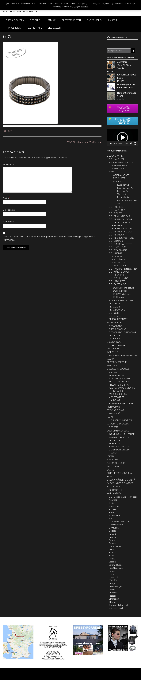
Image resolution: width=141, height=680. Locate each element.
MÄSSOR (112, 20)
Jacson (112, 562)
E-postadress (10, 210)
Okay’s (112, 583)
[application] (122, 137)
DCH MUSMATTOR (118, 265)
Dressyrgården (116, 524)
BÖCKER (111, 470)
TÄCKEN (113, 453)
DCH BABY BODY (117, 210)
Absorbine (114, 506)
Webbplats (8, 221)
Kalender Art (123, 185)
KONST (112, 171)
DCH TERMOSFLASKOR (120, 228)
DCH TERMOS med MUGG (121, 238)
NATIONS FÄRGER (116, 463)
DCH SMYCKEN (116, 168)
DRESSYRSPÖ (113, 413)
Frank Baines (115, 546)
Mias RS (112, 580)
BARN (110, 417)
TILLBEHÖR (114, 335)
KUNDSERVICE (13, 28)
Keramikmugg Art (125, 188)
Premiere (113, 592)
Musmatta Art (123, 197)
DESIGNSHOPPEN (115, 156)
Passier (112, 589)
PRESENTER (113, 348)
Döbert (112, 531)
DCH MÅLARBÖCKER (119, 272)
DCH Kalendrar (120, 291)
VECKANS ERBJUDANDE (121, 162)
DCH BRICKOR (116, 241)
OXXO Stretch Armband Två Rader (84, 142)
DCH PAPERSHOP (117, 284)
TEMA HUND (115, 303)
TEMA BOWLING (117, 310)
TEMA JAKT (114, 307)
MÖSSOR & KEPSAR (118, 394)
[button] (122, 137)
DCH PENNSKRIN (117, 275)
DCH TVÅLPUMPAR (118, 250)
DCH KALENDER (117, 159)
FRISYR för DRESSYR (117, 362)
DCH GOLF (114, 313)
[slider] (120, 143)
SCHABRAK (114, 443)
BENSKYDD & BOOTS (119, 446)
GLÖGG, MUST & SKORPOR (120, 483)
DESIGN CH (36, 20)
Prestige (112, 596)
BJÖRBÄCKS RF (114, 490)
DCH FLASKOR (116, 225)
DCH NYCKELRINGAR (119, 278)
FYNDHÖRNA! (113, 486)
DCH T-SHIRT (115, 213)
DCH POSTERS (116, 207)
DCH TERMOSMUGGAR (120, 232)
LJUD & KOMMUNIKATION (119, 420)
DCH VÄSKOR (115, 256)
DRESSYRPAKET (114, 342)
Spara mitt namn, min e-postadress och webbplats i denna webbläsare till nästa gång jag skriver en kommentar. (50, 238)
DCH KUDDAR (116, 253)
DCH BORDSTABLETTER (120, 244)
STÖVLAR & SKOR (115, 410)
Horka (112, 559)
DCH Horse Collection (119, 521)
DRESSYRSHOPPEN (71, 20)
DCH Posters (119, 297)
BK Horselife (114, 515)
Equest (112, 540)
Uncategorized (116, 608)
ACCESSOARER (116, 397)
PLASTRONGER (116, 375)
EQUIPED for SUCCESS (118, 431)
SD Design (114, 599)
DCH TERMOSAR (117, 235)
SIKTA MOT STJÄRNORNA (119, 473)
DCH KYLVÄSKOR (117, 259)
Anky (111, 512)
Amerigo (113, 509)
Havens (112, 555)
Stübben (113, 602)
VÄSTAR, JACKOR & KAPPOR (122, 388)
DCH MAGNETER (117, 281)
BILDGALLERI (54, 28)
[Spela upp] (110, 143)
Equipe (112, 543)
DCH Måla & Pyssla (122, 294)
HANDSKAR (114, 400)
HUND (110, 476)
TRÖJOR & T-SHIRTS (119, 385)
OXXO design (115, 586)
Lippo (112, 574)
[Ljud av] (131, 143)
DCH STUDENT (116, 316)
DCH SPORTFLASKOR (119, 222)
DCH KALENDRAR (117, 262)
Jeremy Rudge (116, 565)
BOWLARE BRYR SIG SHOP (122, 300)
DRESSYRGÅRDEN (15, 20)
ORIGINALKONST (121, 175)
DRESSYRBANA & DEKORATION (122, 355)
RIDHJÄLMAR (113, 407)
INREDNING (112, 352)
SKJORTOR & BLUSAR (119, 381)
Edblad (112, 534)
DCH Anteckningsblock (124, 288)
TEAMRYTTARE (34, 28)
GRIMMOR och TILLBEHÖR (122, 434)
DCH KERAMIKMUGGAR (120, 219)
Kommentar (9, 164)
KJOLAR (113, 372)
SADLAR (52, 20)
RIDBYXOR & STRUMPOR (121, 403)
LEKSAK (110, 456)
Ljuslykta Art (123, 191)
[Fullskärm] (135, 143)
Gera (111, 549)
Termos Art (122, 194)
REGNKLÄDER (116, 391)
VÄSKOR (111, 359)
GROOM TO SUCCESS (118, 424)
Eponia (112, 537)
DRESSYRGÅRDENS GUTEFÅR (121, 480)
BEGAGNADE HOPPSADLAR (122, 332)
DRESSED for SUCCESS (118, 369)
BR (110, 518)
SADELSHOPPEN (115, 322)
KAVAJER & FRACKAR (119, 378)
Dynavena (114, 528)
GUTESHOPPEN (94, 20)
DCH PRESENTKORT (118, 165)
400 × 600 (7, 131)
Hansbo (112, 552)
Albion (112, 503)
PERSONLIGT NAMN (118, 319)
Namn (6, 198)
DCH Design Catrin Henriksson (123, 497)
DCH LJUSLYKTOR (117, 247)
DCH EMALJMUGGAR (119, 216)
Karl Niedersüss (116, 568)
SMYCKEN (112, 365)
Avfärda (84, 6)
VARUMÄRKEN (114, 493)
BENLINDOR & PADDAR (120, 450)
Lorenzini (113, 577)
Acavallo (113, 500)
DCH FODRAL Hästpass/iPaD (123, 269)
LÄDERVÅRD (115, 338)
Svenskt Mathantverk (118, 605)
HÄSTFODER (113, 459)
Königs (112, 571)
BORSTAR (114, 427)
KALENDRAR (113, 466)
